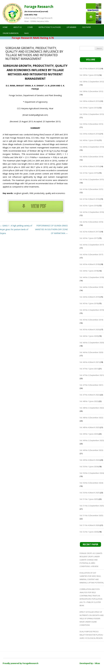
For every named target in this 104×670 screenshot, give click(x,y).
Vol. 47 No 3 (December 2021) (91, 385)
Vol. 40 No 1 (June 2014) (89, 140)
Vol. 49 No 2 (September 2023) (92, 440)
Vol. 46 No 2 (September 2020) (92, 342)
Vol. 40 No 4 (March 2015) (90, 166)
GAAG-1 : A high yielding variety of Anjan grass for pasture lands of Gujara (16, 229)
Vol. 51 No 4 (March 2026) (90, 525)
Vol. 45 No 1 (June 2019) (89, 303)
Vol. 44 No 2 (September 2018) (92, 277)
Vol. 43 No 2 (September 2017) (92, 244)
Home (5, 27)
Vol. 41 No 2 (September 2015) (92, 179)
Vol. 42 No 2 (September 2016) (92, 212)
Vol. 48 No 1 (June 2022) (89, 401)
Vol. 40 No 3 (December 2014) (91, 156)
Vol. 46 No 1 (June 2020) (89, 336)
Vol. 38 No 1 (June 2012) (89, 75)
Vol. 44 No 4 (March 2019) (90, 297)
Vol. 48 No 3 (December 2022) (91, 417)
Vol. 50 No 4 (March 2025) (90, 492)
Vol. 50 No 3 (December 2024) (91, 483)
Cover (30, 27)
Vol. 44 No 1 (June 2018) (89, 271)
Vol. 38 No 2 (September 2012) (92, 81)
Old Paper (86, 27)
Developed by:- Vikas (90, 663)
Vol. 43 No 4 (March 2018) (90, 264)
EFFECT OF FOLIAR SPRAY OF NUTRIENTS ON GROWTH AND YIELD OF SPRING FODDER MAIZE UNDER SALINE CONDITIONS (92, 618)
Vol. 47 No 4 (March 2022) (90, 395)
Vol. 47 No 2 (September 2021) (92, 375)
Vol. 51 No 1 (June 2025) (89, 499)
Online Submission (10, 33)
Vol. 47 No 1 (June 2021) (89, 368)
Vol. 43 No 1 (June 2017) (89, 238)
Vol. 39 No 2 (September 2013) (92, 114)
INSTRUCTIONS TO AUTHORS (50, 27)
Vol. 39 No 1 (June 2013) (89, 107)
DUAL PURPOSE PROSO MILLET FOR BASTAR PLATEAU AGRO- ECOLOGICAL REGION (91, 634)
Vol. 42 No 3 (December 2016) (91, 222)
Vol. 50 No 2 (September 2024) (92, 473)
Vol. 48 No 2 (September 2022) (92, 408)
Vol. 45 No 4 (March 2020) (90, 329)
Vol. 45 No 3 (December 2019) (91, 319)
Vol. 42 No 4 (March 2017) (90, 231)
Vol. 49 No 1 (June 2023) (89, 434)
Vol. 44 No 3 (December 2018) (91, 287)
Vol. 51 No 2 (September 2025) (92, 505)
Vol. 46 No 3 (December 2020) (91, 352)
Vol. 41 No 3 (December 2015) (91, 189)
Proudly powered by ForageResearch (20, 663)
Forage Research (38, 6)
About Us (17, 27)
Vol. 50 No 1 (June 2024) (89, 466)
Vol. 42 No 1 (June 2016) (89, 205)
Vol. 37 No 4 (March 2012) (90, 68)
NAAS (26, 33)
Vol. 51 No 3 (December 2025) (91, 515)
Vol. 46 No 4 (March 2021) (90, 362)
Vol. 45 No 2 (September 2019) (92, 310)
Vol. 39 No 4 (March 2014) (90, 134)
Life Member (71, 27)
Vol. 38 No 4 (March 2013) (90, 101)
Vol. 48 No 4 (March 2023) (90, 427)
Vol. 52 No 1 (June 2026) (89, 532)
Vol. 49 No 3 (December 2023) (91, 450)
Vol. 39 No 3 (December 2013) (91, 124)
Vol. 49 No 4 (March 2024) (90, 460)
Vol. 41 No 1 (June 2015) (89, 173)
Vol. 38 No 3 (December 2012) (91, 91)
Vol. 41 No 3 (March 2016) (90, 199)
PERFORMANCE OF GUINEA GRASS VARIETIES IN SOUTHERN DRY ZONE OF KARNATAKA (51, 229)
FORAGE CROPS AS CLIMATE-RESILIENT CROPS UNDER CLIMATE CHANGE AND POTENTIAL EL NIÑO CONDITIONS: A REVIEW (91, 560)
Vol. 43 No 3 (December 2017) (91, 254)
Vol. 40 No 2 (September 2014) (92, 147)
